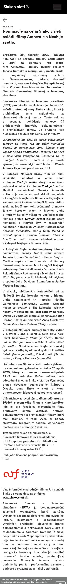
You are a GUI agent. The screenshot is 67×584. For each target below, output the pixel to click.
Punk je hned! (51, 186)
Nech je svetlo (26, 182)
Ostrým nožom (35, 218)
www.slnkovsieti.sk (15, 497)
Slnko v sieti (15, 6)
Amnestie (9, 178)
